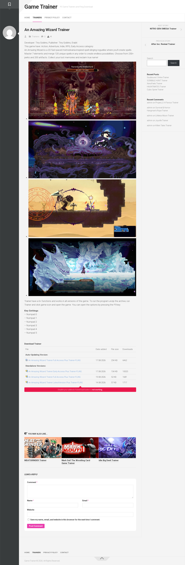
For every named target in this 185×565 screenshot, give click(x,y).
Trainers (37, 18)
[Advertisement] (80, 412)
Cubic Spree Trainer (155, 90)
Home (27, 18)
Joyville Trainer (161, 120)
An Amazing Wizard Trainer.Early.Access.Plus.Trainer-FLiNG (55, 371)
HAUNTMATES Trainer (156, 87)
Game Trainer (40, 6)
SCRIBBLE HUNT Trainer (157, 80)
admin (149, 103)
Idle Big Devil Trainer (109, 460)
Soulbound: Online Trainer (158, 77)
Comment (32, 482)
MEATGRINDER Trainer (35, 460)
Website (30, 510)
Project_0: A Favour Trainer (166, 103)
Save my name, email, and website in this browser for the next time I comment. (65, 520)
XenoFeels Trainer (154, 83)
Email (85, 500)
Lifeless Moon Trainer (164, 116)
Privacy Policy (52, 18)
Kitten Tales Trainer (163, 125)
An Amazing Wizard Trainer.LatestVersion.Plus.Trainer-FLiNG (55, 382)
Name (30, 500)
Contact (67, 18)
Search (150, 58)
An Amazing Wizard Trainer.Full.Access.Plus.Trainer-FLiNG (54, 360)
